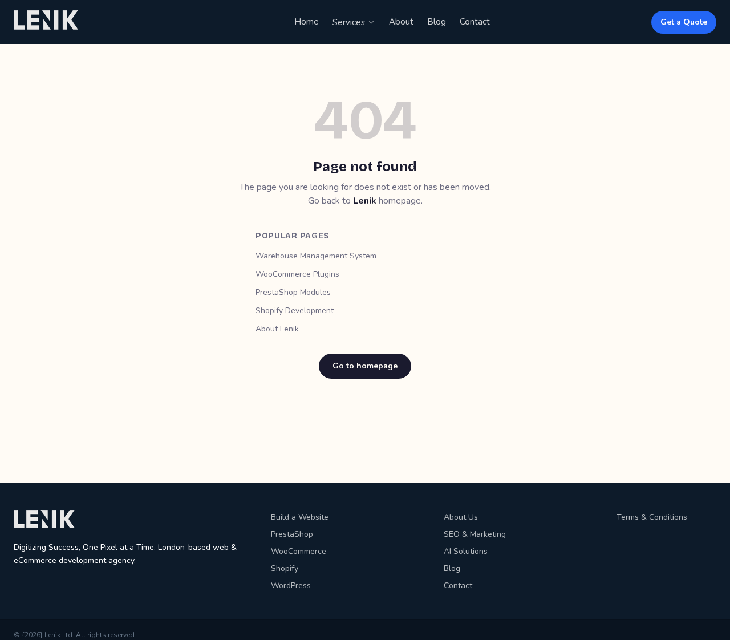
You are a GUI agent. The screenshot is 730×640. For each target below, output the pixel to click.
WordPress (291, 585)
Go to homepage (365, 365)
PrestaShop (292, 534)
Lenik (364, 201)
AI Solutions (466, 551)
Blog (436, 21)
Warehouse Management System (316, 255)
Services (348, 22)
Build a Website (299, 517)
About (401, 21)
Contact (475, 21)
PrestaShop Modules (293, 292)
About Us (461, 517)
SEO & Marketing (475, 534)
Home (306, 21)
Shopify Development (295, 310)
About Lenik (277, 328)
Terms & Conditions (652, 517)
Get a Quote (683, 22)
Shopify (284, 568)
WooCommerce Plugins (297, 274)
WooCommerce (298, 551)
